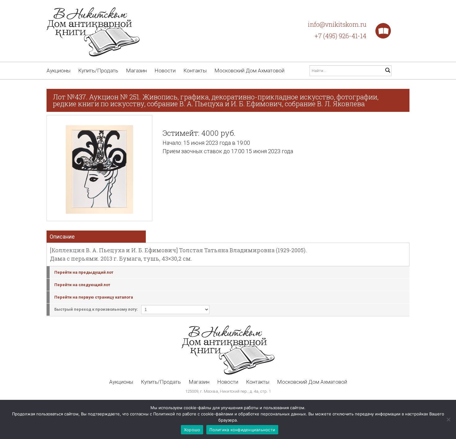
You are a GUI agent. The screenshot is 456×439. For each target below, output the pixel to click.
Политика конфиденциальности (242, 429)
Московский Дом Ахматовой (249, 70)
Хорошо (192, 429)
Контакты (195, 70)
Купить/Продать (98, 70)
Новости (165, 70)
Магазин (136, 70)
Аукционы (58, 70)
